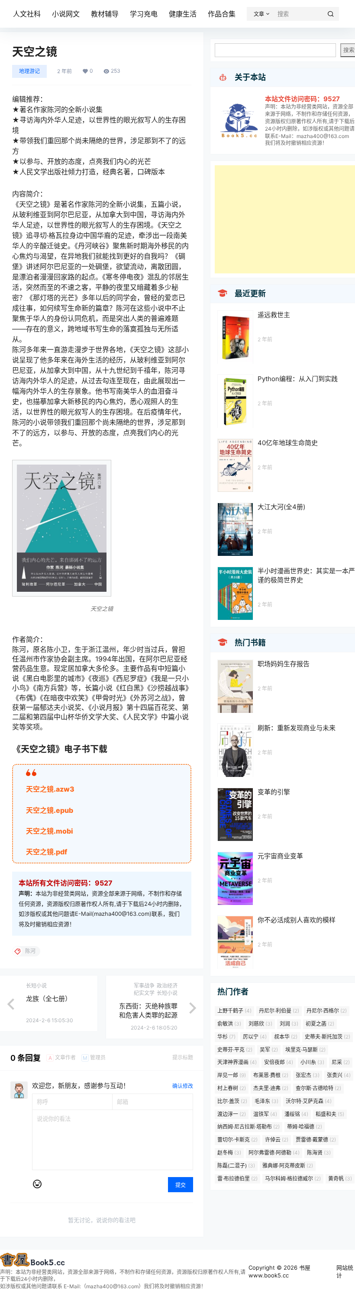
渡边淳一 (231, 1114)
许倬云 (276, 1139)
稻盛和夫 (330, 1114)
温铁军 (265, 1114)
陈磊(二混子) (236, 1165)
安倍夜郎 (278, 1062)
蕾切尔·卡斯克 (237, 1139)
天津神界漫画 (237, 1062)
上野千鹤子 (234, 1010)
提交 (180, 1185)
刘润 (289, 1023)
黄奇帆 (340, 1178)
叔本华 (285, 1036)
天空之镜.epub (49, 810)
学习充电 (144, 14)
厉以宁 (255, 1036)
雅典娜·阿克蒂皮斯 (287, 1165)
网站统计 (344, 1271)
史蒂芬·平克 (234, 1049)
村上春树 (231, 1088)
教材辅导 (105, 14)
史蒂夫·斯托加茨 (327, 1036)
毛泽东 (266, 1101)
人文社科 (27, 14)
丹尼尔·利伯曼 (279, 1010)
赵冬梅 (229, 1152)
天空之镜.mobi (49, 831)
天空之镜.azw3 (50, 789)
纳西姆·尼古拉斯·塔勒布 (248, 1126)
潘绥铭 (296, 1114)
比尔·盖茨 (232, 1101)
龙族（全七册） (48, 999)
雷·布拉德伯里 (237, 1178)
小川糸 (312, 1062)
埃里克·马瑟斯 (305, 1049)
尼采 (341, 1062)
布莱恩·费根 (270, 1075)
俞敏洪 (229, 1023)
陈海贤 (319, 1152)
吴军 (269, 1049)
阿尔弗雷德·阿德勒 (274, 1152)
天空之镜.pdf (46, 851)
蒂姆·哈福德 (304, 1126)
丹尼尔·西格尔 (327, 1010)
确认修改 (182, 1086)
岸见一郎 (231, 1075)
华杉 (226, 1036)
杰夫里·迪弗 (270, 1088)
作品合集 (222, 14)
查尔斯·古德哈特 (318, 1088)
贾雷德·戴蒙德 (316, 1139)
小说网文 (66, 14)
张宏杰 (308, 1075)
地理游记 (29, 71)
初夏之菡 (320, 1023)
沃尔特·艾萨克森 (309, 1101)
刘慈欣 (260, 1023)
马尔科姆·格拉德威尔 (293, 1178)
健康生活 (183, 14)
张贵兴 (339, 1075)
